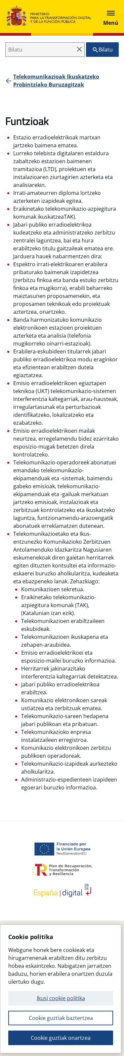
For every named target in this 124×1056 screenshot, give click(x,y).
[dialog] (60, 989)
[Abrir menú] (110, 16)
